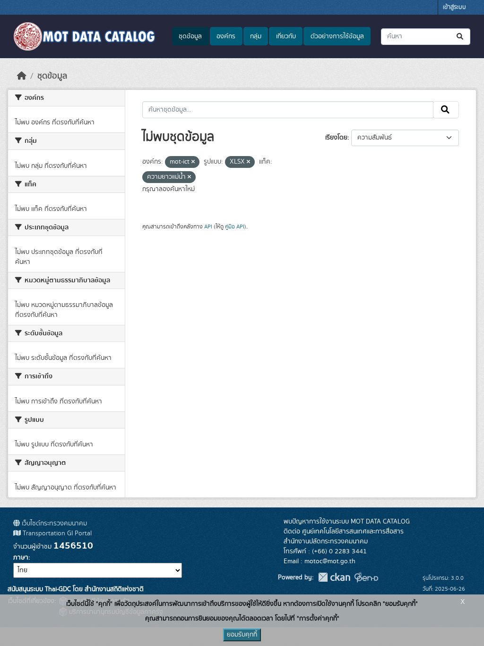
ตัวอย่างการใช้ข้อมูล (337, 36)
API (208, 226)
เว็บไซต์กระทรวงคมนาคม (53, 523)
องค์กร (225, 36)
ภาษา (20, 557)
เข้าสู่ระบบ (454, 7)
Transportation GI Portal (56, 533)
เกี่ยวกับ (286, 36)
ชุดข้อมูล (190, 36)
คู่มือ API (234, 226)
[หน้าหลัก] (21, 76)
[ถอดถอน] (193, 162)
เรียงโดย (336, 137)
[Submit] (460, 36)
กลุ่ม (255, 36)
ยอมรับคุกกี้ (242, 634)
